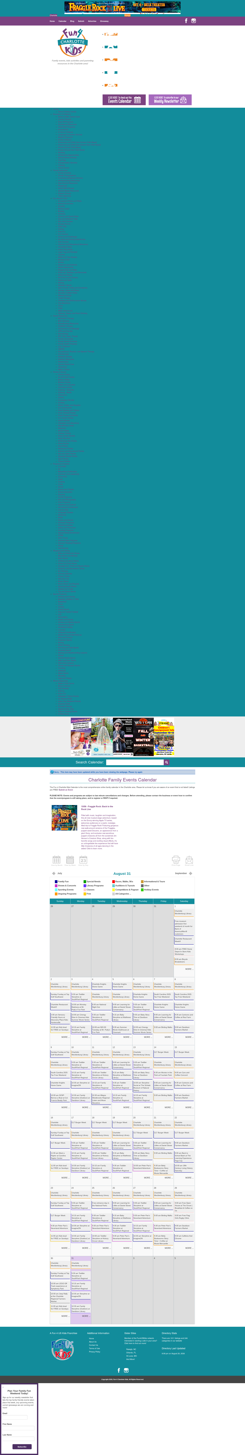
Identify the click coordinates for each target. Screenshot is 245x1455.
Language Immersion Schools (70, 134)
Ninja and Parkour (65, 637)
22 (176, 1118)
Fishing (61, 229)
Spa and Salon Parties (67, 453)
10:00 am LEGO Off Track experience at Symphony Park (59, 1286)
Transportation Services (67, 162)
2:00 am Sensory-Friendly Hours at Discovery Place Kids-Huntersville (59, 1018)
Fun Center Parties (65, 418)
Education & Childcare (62, 114)
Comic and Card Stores (67, 563)
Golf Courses (63, 241)
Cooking (61, 481)
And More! (130, 1359)
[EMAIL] (189, 860)
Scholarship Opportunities (68, 155)
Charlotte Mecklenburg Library (183, 912)
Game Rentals (64, 420)
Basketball (62, 601)
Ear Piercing (63, 571)
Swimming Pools (64, 295)
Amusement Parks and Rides (70, 201)
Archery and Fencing (66, 596)
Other (146, 886)
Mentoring (62, 515)
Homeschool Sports (66, 624)
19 (114, 1118)
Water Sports (63, 673)
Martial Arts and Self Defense (70, 635)
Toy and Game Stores (67, 591)
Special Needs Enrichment (68, 532)
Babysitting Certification (67, 471)
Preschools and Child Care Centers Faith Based (77, 142)
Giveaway (104, 21)
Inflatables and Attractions (68, 423)
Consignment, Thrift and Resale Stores (73, 566)
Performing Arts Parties (67, 441)
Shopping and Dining (61, 550)
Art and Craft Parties (66, 377)
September (181, 873)
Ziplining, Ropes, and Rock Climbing (72, 313)
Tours (60, 305)
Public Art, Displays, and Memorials (72, 272)
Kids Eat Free (63, 578)
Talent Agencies (64, 195)
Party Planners (64, 438)
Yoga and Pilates (65, 678)
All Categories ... (123, 894)
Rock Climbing (64, 645)
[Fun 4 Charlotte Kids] (73, 42)
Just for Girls (63, 509)
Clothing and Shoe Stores (68, 560)
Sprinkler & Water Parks (67, 292)
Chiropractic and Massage (68, 328)
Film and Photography (67, 499)
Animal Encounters (65, 203)
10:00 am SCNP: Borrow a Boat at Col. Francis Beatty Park (59, 1097)
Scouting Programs (66, 530)
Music (60, 517)
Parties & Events (59, 372)
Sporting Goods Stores (67, 586)
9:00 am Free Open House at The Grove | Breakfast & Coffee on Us (184, 1207)
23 (52, 1188)
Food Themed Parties (67, 412)
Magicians (62, 428)
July (59, 873)
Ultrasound (62, 367)
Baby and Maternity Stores (68, 553)
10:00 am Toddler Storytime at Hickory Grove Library (100, 1075)
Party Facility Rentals (66, 435)
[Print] (176, 860)
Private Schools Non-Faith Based (71, 150)
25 (93, 1188)
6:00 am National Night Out (99, 1005)
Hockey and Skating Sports (69, 622)
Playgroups (62, 185)
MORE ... (189, 969)
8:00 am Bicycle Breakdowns (181, 960)
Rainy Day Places (65, 275)
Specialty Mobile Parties (67, 456)
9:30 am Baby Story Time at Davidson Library (141, 1017)
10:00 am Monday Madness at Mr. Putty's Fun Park (79, 1007)
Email (5, 1413)
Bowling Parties (64, 382)
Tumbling (61, 668)
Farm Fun (62, 693)
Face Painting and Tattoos (68, 410)
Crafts (60, 484)
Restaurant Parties (65, 448)
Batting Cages (63, 208)
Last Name (7, 1434)
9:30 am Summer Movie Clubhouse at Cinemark (121, 1029)
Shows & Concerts (67, 886)
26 (114, 1188)
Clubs (60, 479)
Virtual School (63, 167)
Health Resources (60, 315)
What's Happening (60, 680)
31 (72, 1258)
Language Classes (65, 512)
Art (59, 469)
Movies (61, 262)
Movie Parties (63, 430)
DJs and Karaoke (65, 407)
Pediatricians (63, 361)
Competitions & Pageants (127, 890)
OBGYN (61, 349)
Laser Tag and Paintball (67, 252)
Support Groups (64, 193)
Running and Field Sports (68, 647)
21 (155, 1118)
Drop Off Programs (65, 121)
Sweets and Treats (65, 589)
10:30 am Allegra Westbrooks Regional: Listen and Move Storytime (101, 1099)
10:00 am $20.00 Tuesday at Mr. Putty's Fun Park (101, 1029)
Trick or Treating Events (67, 711)
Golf (59, 614)
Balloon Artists (64, 379)
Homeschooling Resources (69, 180)
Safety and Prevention (67, 527)
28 (155, 1188)
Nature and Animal (65, 520)
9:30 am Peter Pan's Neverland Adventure (141, 1216)
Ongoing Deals (64, 703)
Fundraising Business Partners (70, 178)
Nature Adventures (65, 267)
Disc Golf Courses (65, 221)
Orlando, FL (131, 1352)
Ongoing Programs (67, 894)
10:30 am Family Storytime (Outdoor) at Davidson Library (81, 1097)
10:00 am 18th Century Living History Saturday (184, 1168)
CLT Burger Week (161, 1052)
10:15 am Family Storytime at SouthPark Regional (80, 1029)
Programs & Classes (61, 463)
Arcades (61, 206)
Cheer (60, 604)
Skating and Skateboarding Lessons (72, 652)
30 (52, 1258)
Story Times (63, 538)
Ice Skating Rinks (65, 698)
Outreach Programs (66, 522)
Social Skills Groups (66, 188)
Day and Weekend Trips (67, 218)
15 (176, 1047)
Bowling (61, 211)
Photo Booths (63, 443)
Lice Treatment (64, 346)
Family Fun (63, 881)
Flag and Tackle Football (68, 612)
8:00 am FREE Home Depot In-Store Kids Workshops (183, 951)
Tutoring (61, 165)
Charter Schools (64, 119)
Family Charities (64, 173)
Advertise (92, 21)
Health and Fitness (65, 619)
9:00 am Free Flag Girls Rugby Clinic (182, 1216)
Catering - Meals (64, 392)
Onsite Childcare (64, 139)
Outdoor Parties (64, 433)
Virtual (60, 545)
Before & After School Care (69, 116)
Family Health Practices (67, 344)
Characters (62, 395)
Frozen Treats (63, 576)
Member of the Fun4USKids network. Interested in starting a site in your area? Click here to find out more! (140, 1340)
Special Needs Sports (66, 657)
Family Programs (65, 497)
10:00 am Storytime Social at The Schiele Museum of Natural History (141, 1086)
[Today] (83, 860)
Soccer (61, 655)
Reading (61, 152)
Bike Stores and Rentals (67, 555)
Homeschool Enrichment (68, 507)
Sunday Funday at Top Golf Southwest (60, 995)
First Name (7, 1424)
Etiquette (61, 494)
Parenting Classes (65, 525)
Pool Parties (63, 446)
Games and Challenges (67, 236)
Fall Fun (61, 691)
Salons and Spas (65, 280)
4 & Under (62, 466)
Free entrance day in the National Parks (100, 1204)
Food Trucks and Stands (68, 415)
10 (72, 1047)
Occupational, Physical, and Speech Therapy (76, 351)
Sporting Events (66, 890)
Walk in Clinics (64, 369)
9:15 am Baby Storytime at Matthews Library (122, 1017)
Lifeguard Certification (67, 632)
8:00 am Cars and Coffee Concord (182, 1074)
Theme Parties (64, 461)
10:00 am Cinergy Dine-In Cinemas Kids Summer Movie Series (80, 1017)
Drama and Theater (66, 489)
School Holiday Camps (67, 111)
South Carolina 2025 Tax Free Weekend (162, 995)
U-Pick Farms (63, 714)
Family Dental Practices (67, 341)
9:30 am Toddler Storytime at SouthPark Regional (80, 996)
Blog (72, 21)
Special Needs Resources (68, 190)
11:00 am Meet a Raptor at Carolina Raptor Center (58, 1155)
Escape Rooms (64, 224)
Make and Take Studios (67, 257)
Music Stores (63, 581)
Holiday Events (151, 890)
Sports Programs (60, 594)
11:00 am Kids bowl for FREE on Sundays (59, 1028)
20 (134, 1118)
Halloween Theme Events (68, 696)
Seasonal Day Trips (66, 709)
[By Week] (70, 860)
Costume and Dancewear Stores (71, 568)
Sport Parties (63, 458)
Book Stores (63, 558)
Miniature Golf (63, 259)
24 (72, 1188)
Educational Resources (67, 124)
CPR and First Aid (65, 331)
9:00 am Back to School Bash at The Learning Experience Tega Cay (183, 1157)
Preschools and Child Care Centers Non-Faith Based (79, 144)
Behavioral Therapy (66, 318)
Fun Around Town (60, 198)
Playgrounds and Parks (67, 270)
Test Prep (62, 160)
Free (89, 894)
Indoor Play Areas (65, 249)
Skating (61, 282)
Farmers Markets (65, 573)
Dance (60, 486)
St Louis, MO (131, 1356)
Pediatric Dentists (65, 356)
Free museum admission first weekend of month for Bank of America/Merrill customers (183, 927)
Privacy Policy (94, 1351)
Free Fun (62, 231)
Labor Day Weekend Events (69, 701)
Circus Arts (62, 476)
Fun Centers (63, 234)
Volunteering (63, 548)
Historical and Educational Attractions (73, 244)
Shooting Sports (64, 650)
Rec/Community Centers (68, 277)
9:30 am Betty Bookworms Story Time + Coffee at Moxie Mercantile (161, 1169)
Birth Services (63, 321)
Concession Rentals (66, 400)
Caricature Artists (65, 387)
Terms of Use (94, 1348)
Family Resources (60, 170)
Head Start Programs (66, 127)
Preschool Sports (65, 640)
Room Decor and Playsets (68, 583)
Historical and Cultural (67, 504)
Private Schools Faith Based (69, 147)
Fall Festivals (63, 688)
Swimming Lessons (66, 663)
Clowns (61, 397)
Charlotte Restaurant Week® (183, 940)
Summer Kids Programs (67, 540)
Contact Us (93, 1345)
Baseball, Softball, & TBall (68, 599)
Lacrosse (61, 629)
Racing (61, 642)
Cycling (61, 606)
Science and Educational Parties (71, 451)
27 (134, 1188)
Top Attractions (64, 303)
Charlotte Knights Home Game (99, 985)
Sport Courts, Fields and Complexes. (73, 287)
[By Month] (57, 860)
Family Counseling (65, 338)
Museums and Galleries (67, 264)
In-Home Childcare (65, 132)
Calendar (62, 21)
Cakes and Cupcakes (66, 384)
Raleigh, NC (131, 1349)
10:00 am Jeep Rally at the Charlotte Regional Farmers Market (59, 1297)
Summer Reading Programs (69, 543)
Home (52, 21)
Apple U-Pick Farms (66, 683)
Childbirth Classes (65, 326)
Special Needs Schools (67, 157)
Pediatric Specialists (66, 359)
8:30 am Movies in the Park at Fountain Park (163, 1074)
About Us (92, 1341)
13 (134, 1047)
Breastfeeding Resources (68, 323)
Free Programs (64, 502)
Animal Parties (64, 374)
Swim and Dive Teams (67, 660)
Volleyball (62, 670)
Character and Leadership (68, 474)
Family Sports (63, 609)
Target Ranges (64, 298)
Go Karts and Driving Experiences (71, 239)
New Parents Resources (68, 183)
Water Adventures (65, 310)
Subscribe (22, 1446)
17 (72, 1118)
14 (155, 1047)
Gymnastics (63, 617)
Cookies (61, 402)
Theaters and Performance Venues (72, 300)
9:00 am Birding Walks (163, 1027)
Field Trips (62, 226)
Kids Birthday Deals (66, 425)
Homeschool (63, 129)
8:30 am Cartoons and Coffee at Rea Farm (184, 1016)
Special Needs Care (66, 364)
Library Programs (95, 886)
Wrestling (62, 675)
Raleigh (127, 15)
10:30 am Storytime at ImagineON (80, 1084)
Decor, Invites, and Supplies (69, 405)
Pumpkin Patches (65, 706)
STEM (60, 535)
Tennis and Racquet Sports (69, 665)
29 (176, 1188)
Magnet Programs (65, 137)
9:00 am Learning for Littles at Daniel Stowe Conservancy (122, 1007)
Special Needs (94, 881)
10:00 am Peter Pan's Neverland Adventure (142, 1167)
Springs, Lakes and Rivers (68, 290)
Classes (90, 890)
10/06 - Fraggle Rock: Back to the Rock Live (97, 808)
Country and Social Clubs (68, 216)
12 (114, 1047)
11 (93, 1047)
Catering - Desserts (66, 389)
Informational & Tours (154, 881)
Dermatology (63, 333)
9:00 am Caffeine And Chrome (183, 1237)
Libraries (61, 254)
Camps (56, 109)
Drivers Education (65, 492)
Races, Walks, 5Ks (124, 881)
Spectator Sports (65, 285)
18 (93, 1118)
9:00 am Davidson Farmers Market (182, 1028)
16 (52, 1118)
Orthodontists (63, 354)
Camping (61, 213)
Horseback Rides (65, 247)
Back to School (64, 686)
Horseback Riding (65, 627)
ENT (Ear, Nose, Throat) (68, 336)
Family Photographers (67, 175)
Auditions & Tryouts (125, 886)
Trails (60, 308)
